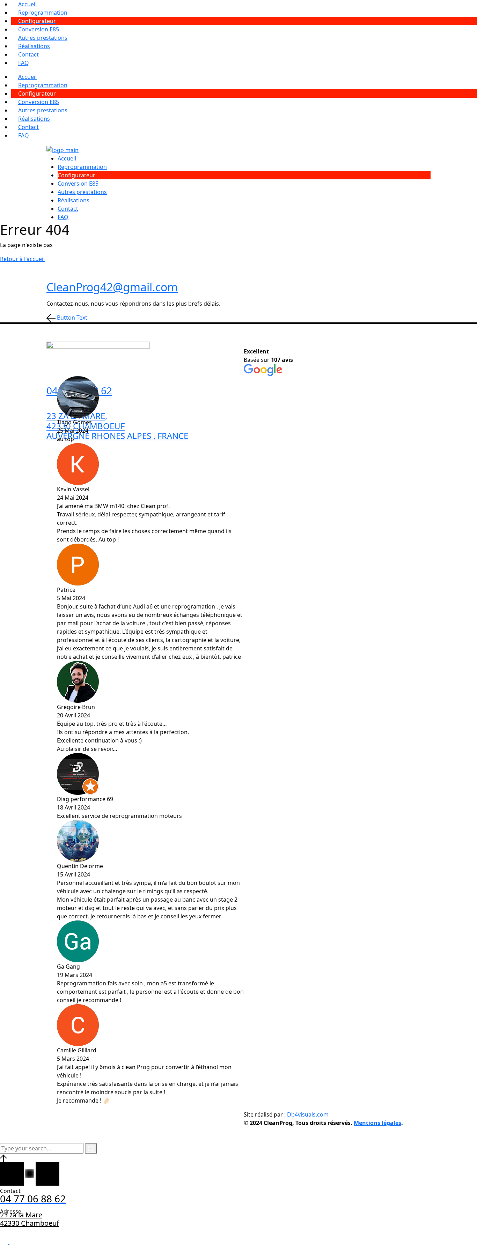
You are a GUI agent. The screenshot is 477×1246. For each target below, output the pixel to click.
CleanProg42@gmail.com (112, 286)
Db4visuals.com (308, 1114)
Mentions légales (377, 1123)
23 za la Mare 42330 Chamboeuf (29, 1219)
